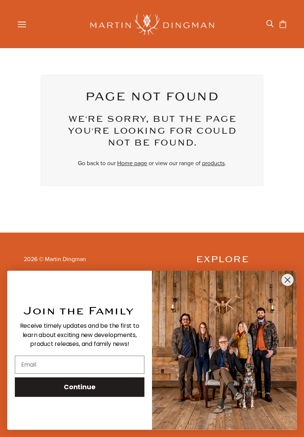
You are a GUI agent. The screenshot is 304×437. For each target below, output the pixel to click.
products (213, 163)
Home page (132, 163)
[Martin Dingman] (152, 24)
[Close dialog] (287, 280)
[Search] (270, 24)
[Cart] (283, 24)
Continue (79, 386)
